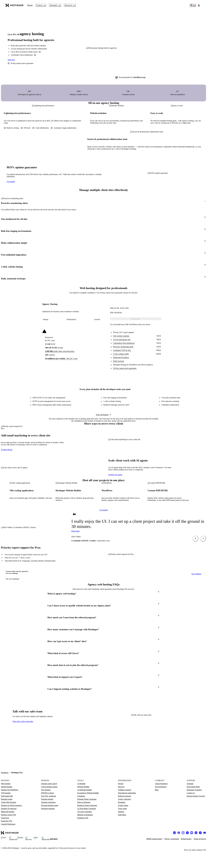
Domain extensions (48, 802)
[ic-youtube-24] (191, 832)
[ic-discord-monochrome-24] (204, 832)
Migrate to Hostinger (85, 815)
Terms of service (200, 839)
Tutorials (190, 784)
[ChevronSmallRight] (203, 539)
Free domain (46, 790)
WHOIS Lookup (47, 793)
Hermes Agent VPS (8, 815)
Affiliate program (124, 790)
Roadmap (121, 802)
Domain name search (49, 784)
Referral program (124, 796)
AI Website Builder (84, 790)
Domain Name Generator (86, 799)
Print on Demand (83, 802)
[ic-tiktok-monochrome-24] (200, 832)
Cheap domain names (49, 787)
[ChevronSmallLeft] (195, 539)
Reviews (121, 787)
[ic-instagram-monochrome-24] (183, 832)
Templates (81, 796)
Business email (6, 799)
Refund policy (186, 839)
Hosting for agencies (9, 808)
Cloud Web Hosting (8, 802)
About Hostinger (161, 784)
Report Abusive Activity (196, 796)
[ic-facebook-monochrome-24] (178, 832)
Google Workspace (8, 824)
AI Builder (81, 784)
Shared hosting (6, 787)
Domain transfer (47, 799)
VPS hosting (6, 793)
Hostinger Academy (194, 790)
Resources (68, 5)
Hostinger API (82, 818)
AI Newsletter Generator (86, 808)
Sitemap (121, 812)
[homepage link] (14, 5)
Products (39, 5)
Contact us (191, 793)
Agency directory (124, 799)
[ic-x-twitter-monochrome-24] (187, 832)
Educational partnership (127, 793)
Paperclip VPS (6, 821)
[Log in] (198, 5)
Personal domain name (49, 805)
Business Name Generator (87, 805)
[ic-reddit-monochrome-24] (196, 832)
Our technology (161, 787)
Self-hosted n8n (7, 796)
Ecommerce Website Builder (88, 793)
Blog (157, 790)
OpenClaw (5, 818)
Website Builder (83, 787)
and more (54, 839)
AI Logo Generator (84, 812)
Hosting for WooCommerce (11, 805)
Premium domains (48, 808)
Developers (54, 5)
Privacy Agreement (171, 839)
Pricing (30, 5)
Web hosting (5, 784)
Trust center (122, 808)
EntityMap (122, 815)
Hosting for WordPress (9, 790)
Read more (75, 531)
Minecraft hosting (7, 812)
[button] (103, 203)
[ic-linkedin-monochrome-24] (174, 832)
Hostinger (4, 773)
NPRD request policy (154, 839)
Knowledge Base (193, 787)
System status (123, 805)
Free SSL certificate (48, 796)
